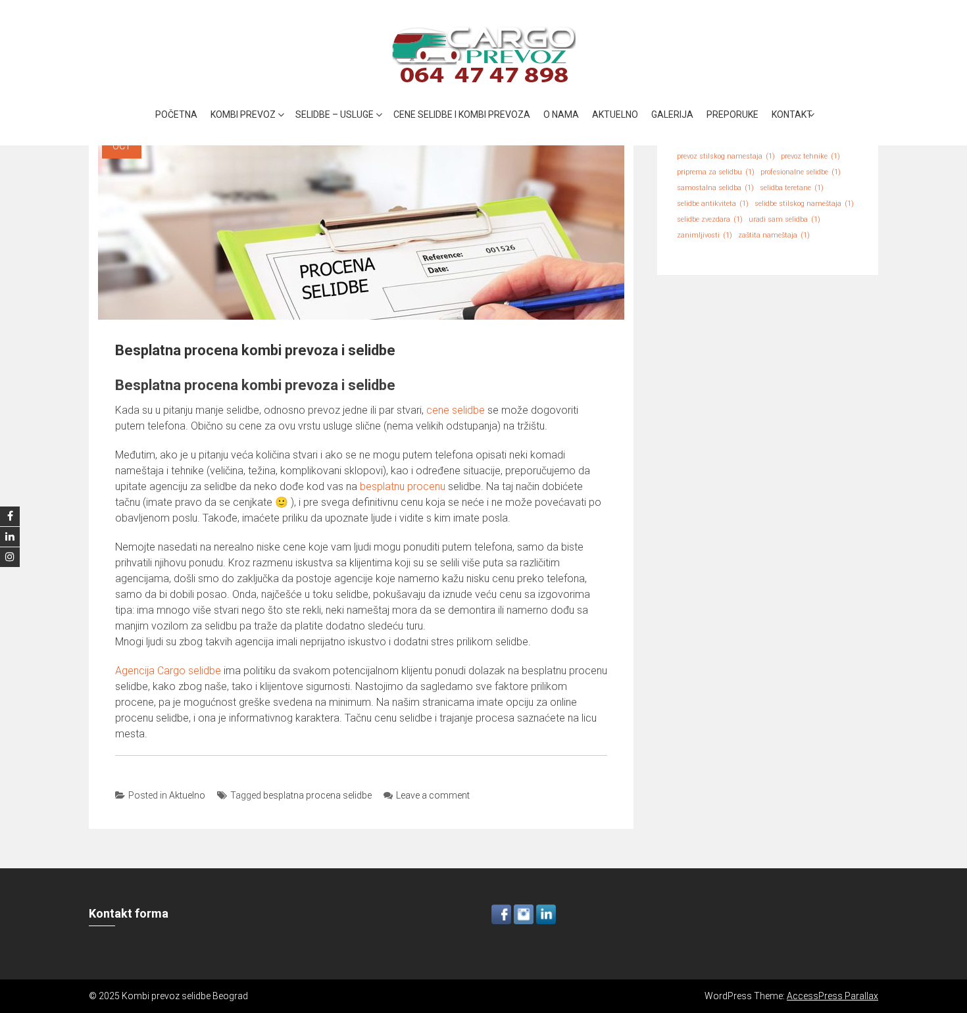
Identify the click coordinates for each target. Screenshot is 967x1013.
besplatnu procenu (402, 486)
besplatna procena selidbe (317, 795)
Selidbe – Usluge (334, 114)
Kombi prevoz (243, 114)
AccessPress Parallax (832, 996)
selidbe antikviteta (713, 203)
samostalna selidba (715, 188)
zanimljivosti (704, 235)
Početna (176, 114)
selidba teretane (792, 188)
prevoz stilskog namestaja (726, 156)
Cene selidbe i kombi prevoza (461, 114)
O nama (561, 114)
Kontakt (792, 114)
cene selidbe (455, 410)
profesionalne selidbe (800, 172)
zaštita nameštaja (774, 235)
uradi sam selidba (784, 219)
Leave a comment (433, 795)
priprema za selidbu (716, 172)
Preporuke (732, 114)
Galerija (672, 114)
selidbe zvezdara (710, 219)
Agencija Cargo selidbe (168, 670)
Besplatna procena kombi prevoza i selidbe (255, 350)
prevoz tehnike (810, 156)
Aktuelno (615, 114)
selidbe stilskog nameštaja (804, 203)
